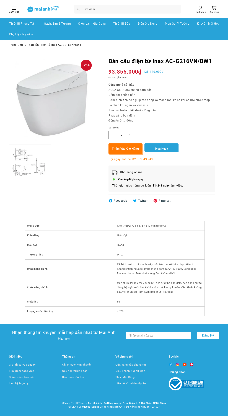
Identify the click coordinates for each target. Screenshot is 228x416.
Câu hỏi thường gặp (74, 371)
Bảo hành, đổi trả (73, 377)
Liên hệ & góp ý (18, 383)
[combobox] (127, 9)
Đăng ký (208, 335)
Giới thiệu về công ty (22, 364)
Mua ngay (161, 148)
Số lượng (113, 127)
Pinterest (164, 200)
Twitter (142, 200)
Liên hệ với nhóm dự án (130, 383)
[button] (214, 9)
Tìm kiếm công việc (21, 371)
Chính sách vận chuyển (77, 364)
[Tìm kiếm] (78, 9)
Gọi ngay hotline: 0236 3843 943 (130, 159)
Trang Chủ (16, 44)
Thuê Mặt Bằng (125, 377)
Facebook (120, 200)
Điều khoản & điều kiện (130, 371)
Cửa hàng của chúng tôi (130, 364)
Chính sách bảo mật (22, 377)
